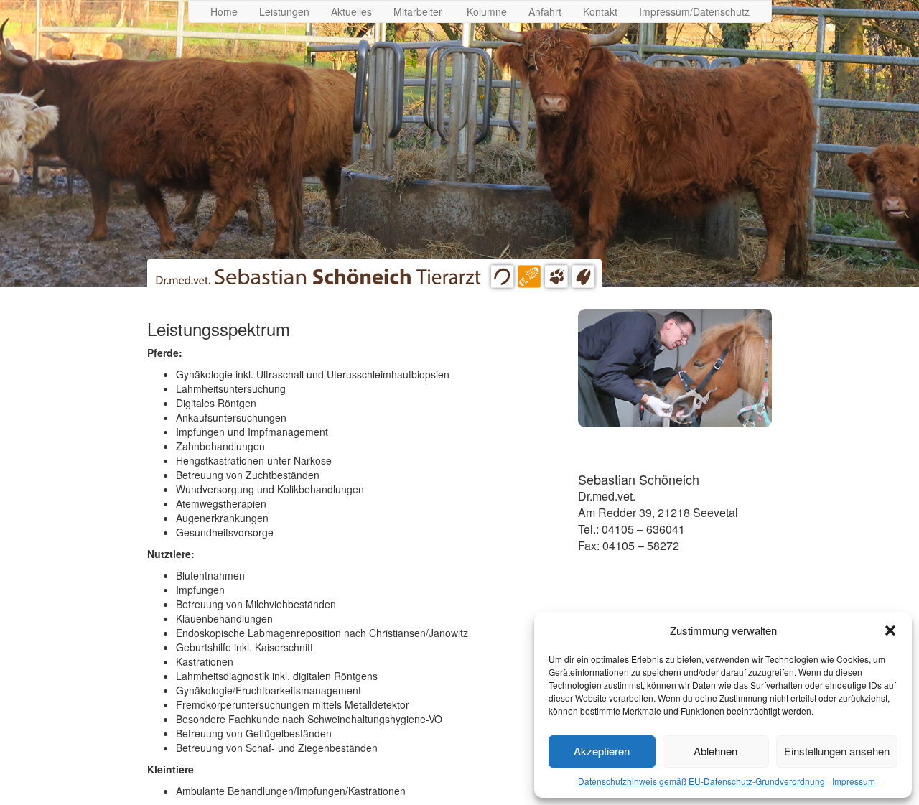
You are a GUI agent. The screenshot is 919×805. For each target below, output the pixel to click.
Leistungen (284, 11)
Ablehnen (715, 750)
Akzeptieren (602, 750)
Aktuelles (351, 11)
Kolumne (487, 11)
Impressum (853, 781)
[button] (890, 630)
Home (224, 11)
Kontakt (600, 11)
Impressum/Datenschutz (694, 11)
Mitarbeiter (419, 11)
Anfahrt (544, 11)
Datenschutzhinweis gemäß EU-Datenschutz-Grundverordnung (701, 781)
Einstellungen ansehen (837, 750)
